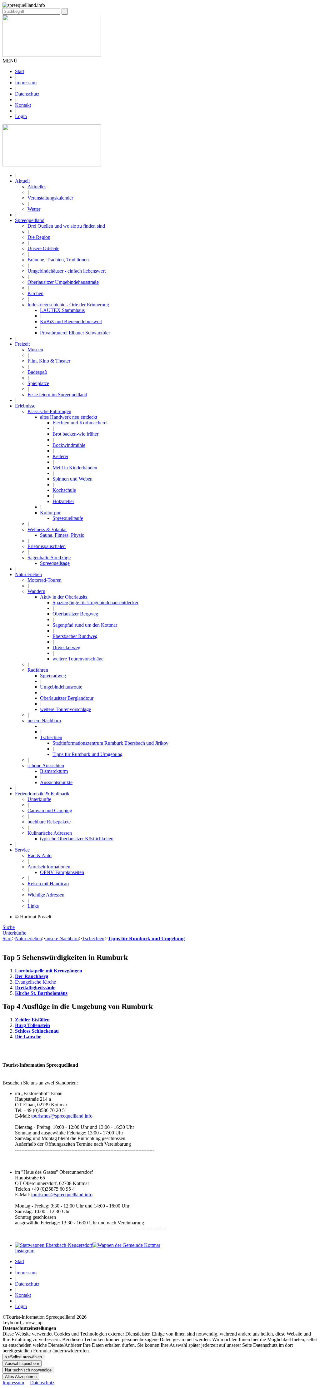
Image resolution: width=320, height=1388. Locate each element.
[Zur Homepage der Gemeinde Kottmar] (126, 1245)
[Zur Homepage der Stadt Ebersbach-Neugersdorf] (53, 1245)
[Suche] (65, 11)
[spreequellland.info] (51, 164)
